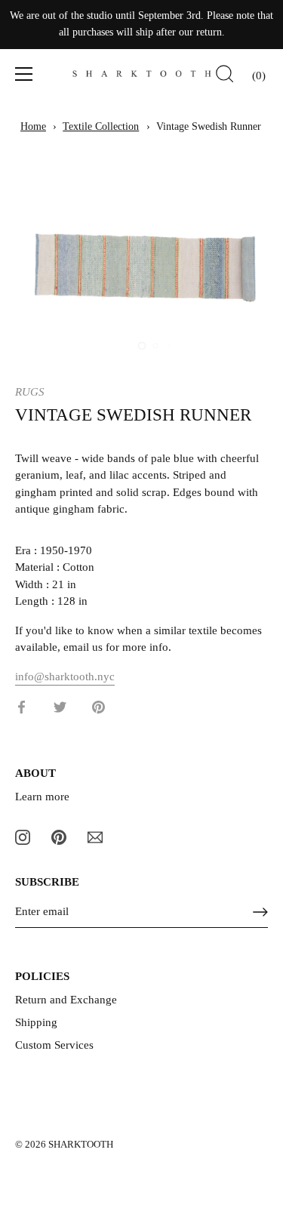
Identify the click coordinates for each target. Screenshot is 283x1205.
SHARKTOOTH (80, 1144)
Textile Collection (101, 126)
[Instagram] (22, 836)
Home (33, 126)
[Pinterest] (58, 836)
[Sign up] (260, 912)
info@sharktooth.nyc (65, 676)
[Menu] (24, 74)
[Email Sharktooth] (95, 836)
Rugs (30, 392)
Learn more (42, 796)
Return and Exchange (66, 1000)
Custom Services (54, 1045)
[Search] (224, 76)
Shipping (36, 1022)
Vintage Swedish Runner (208, 126)
